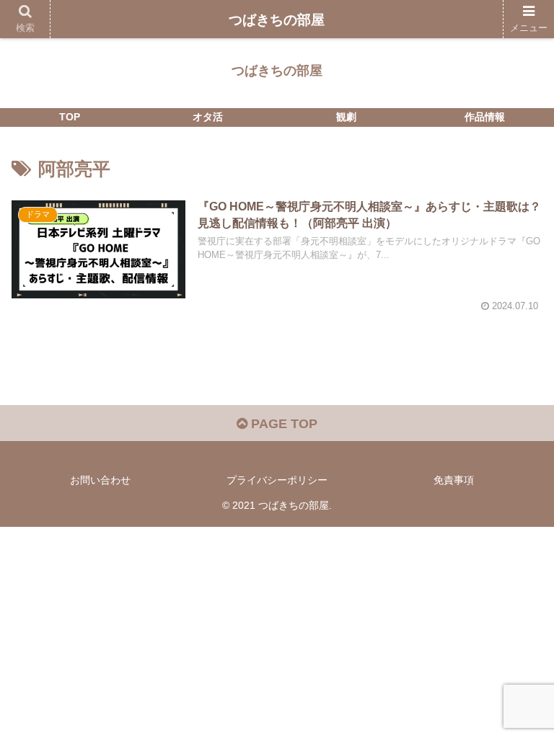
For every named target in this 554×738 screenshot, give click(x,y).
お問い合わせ (100, 480)
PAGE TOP (282, 424)
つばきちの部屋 (277, 19)
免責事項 (454, 480)
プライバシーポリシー (277, 480)
